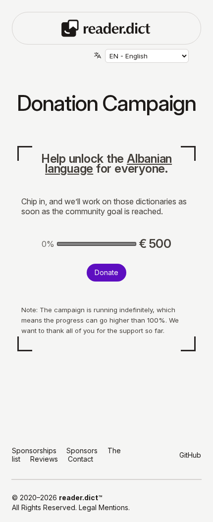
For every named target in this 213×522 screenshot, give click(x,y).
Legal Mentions (103, 507)
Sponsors (82, 450)
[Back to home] (106, 27)
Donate (106, 272)
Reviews (44, 459)
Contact (80, 459)
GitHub (190, 455)
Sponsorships (34, 450)
